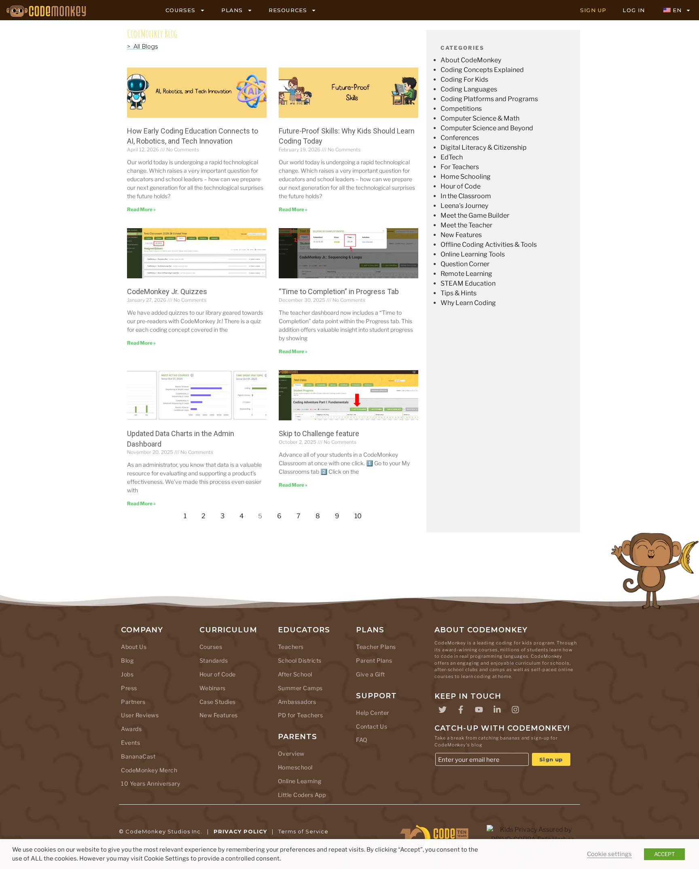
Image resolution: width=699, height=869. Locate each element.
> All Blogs (142, 46)
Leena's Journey (464, 206)
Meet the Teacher (466, 225)
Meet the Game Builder (475, 215)
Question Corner (465, 264)
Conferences (460, 138)
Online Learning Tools (473, 254)
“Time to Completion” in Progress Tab (339, 291)
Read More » (141, 209)
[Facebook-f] (461, 710)
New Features (461, 235)
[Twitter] (442, 710)
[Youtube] (479, 710)
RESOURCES (288, 10)
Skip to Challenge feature (319, 433)
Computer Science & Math (480, 118)
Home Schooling (466, 176)
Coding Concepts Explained (482, 70)
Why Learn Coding (468, 303)
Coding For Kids (464, 79)
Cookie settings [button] (609, 854)
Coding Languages (469, 89)
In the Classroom (466, 196)
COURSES (180, 10)
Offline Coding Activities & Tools (489, 244)
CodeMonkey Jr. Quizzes (167, 291)
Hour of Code (461, 186)
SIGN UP (593, 10)
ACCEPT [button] (664, 854)
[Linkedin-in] (497, 710)
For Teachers (460, 167)
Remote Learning (466, 274)
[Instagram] (515, 710)
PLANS (232, 10)
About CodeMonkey (471, 60)
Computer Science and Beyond (487, 128)
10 (360, 514)
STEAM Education (468, 283)
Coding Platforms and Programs (489, 99)
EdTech (452, 157)
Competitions (461, 108)
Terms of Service (303, 831)
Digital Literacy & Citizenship (484, 147)
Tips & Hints (459, 293)
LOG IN (634, 10)
